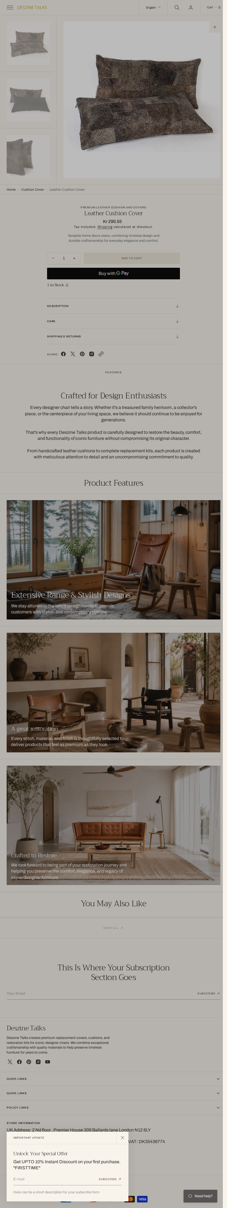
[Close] (122, 1138)
